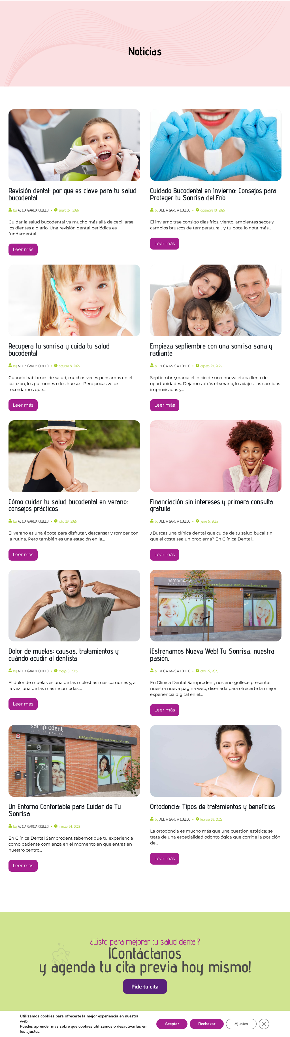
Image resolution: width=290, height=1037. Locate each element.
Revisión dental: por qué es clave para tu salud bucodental (72, 194)
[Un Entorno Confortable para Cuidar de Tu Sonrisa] (74, 761)
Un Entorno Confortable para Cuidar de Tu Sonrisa (64, 810)
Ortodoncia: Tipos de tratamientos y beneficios (212, 806)
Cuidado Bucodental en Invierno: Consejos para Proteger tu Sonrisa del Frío (213, 194)
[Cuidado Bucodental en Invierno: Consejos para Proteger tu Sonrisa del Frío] (216, 145)
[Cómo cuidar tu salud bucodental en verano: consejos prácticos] (74, 456)
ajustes (32, 1031)
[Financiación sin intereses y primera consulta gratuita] (216, 456)
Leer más (23, 249)
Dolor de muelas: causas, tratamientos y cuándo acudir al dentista (63, 654)
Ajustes (241, 1024)
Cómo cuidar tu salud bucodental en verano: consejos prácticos (68, 505)
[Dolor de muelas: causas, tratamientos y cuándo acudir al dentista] (74, 605)
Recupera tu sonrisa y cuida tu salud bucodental (59, 349)
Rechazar (206, 1024)
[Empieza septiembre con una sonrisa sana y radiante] (216, 300)
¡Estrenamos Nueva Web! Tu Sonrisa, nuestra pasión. (212, 654)
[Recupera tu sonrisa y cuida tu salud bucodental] (74, 300)
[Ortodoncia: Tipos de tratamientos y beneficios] (216, 761)
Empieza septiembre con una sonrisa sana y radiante (211, 349)
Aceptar (172, 1024)
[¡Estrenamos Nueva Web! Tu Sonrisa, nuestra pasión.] (216, 605)
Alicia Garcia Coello (33, 210)
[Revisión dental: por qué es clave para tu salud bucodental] (74, 145)
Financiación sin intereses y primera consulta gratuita (211, 505)
